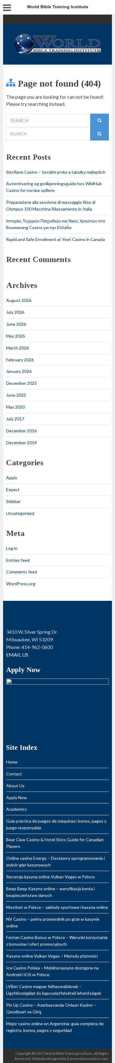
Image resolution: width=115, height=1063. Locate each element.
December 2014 (21, 442)
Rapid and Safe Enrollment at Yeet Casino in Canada (55, 239)
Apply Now (16, 797)
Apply (11, 477)
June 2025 (16, 395)
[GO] (99, 120)
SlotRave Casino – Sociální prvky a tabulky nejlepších (55, 172)
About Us (15, 785)
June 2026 (16, 324)
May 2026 (15, 335)
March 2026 (17, 347)
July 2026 (15, 312)
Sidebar (13, 501)
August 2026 (18, 300)
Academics (16, 809)
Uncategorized (20, 513)
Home (11, 761)
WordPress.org (20, 583)
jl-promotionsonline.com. (88, 1058)
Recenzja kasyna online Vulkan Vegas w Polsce (50, 876)
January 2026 (19, 371)
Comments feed (21, 571)
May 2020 (15, 406)
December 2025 (21, 383)
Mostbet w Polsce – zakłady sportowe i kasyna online (57, 907)
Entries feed (18, 560)
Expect (13, 489)
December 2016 (21, 430)
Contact (14, 773)
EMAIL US (17, 654)
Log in (11, 548)
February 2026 (20, 359)
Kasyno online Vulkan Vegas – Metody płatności (52, 955)
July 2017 (15, 418)
